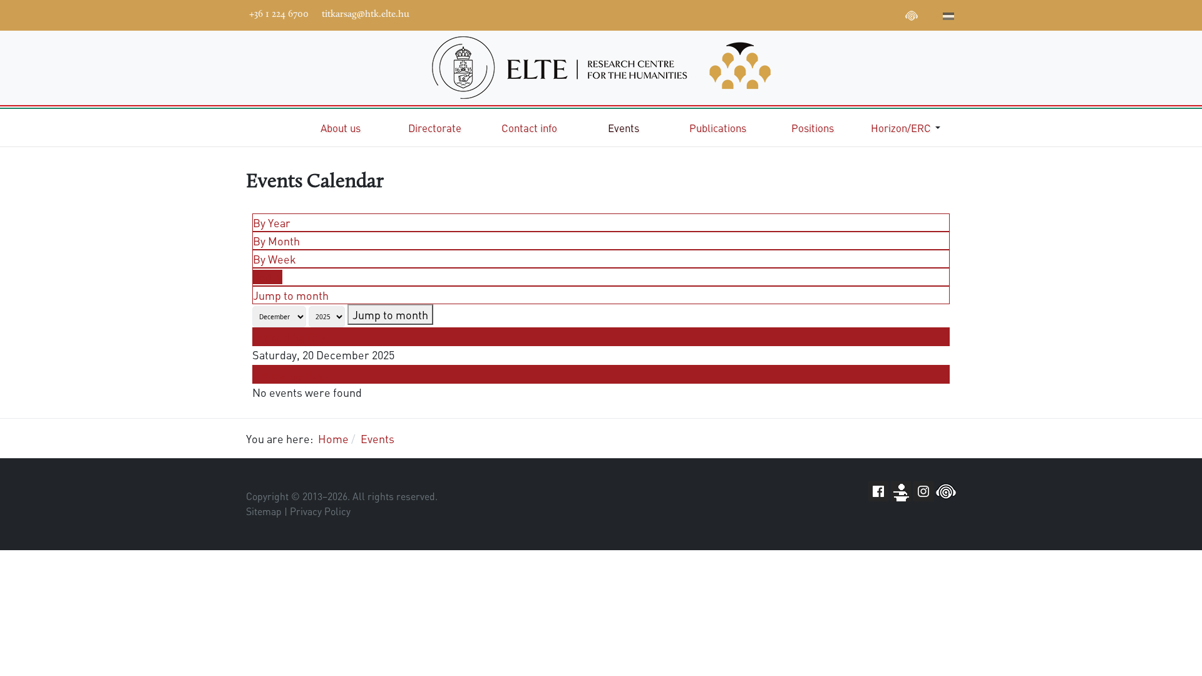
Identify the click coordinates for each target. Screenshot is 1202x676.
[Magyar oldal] (948, 17)
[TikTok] (892, 14)
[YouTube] (855, 14)
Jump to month (291, 295)
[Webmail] (930, 14)
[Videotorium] (836, 14)
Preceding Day (289, 336)
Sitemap (264, 511)
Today (267, 277)
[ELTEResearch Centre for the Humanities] (601, 67)
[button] (908, 127)
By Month (276, 240)
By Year (271, 222)
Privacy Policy (320, 511)
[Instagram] (874, 14)
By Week (274, 259)
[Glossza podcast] (911, 17)
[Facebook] (817, 14)
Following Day (287, 374)
